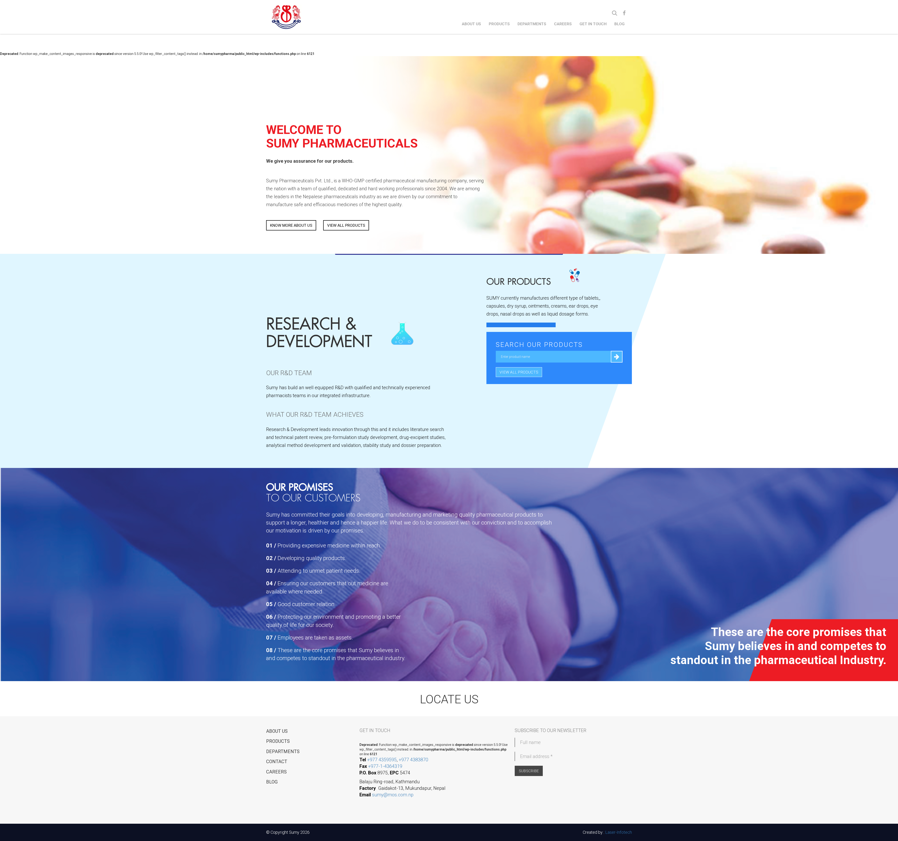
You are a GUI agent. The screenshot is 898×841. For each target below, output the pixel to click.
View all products (346, 225)
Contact (276, 761)
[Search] (614, 13)
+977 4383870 (413, 759)
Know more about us (291, 225)
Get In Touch (593, 24)
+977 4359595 (382, 759)
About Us (471, 24)
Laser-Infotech (618, 832)
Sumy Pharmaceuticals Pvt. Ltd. (306, 17)
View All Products (519, 372)
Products (499, 24)
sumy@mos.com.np (392, 795)
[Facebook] (624, 13)
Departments (532, 24)
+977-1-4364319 (385, 766)
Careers (563, 24)
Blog (619, 24)
